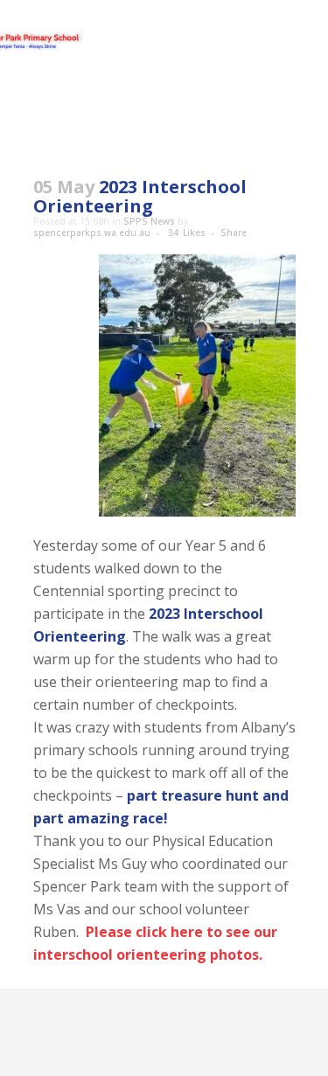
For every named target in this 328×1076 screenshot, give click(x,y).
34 (187, 232)
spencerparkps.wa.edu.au (91, 232)
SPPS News (149, 221)
